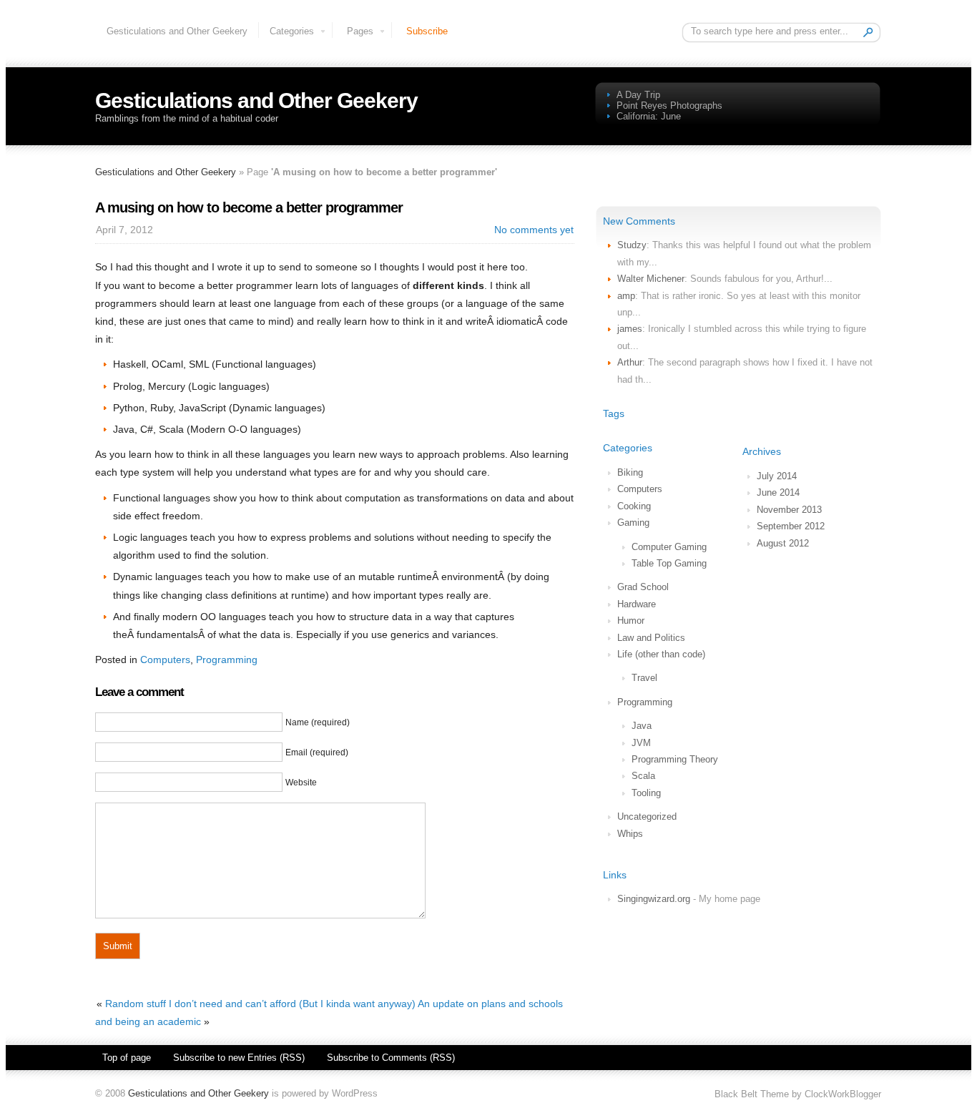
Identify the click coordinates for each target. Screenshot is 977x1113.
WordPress (355, 1093)
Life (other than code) (661, 654)
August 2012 (783, 543)
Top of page (126, 1057)
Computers (639, 489)
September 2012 (791, 526)
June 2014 (778, 492)
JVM (641, 742)
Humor (630, 620)
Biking (630, 472)
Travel (644, 677)
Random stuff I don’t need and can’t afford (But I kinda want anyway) (260, 1003)
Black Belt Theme (752, 1094)
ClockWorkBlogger (843, 1094)
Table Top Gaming (669, 563)
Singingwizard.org (653, 898)
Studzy (632, 245)
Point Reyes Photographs (669, 105)
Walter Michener (650, 278)
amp (626, 295)
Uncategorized (647, 816)
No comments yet (534, 229)
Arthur (629, 362)
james (629, 328)
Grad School (643, 587)
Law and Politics (651, 637)
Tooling (646, 793)
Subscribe (427, 31)
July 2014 (777, 476)
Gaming (633, 522)
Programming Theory (675, 759)
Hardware (636, 604)
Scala (643, 775)
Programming (644, 702)
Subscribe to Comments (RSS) (391, 1057)
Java (642, 725)
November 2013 (789, 509)
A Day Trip (638, 94)
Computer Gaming (669, 546)
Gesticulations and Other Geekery (177, 31)
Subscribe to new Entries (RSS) (239, 1057)
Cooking (634, 506)
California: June (649, 116)
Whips (630, 833)
